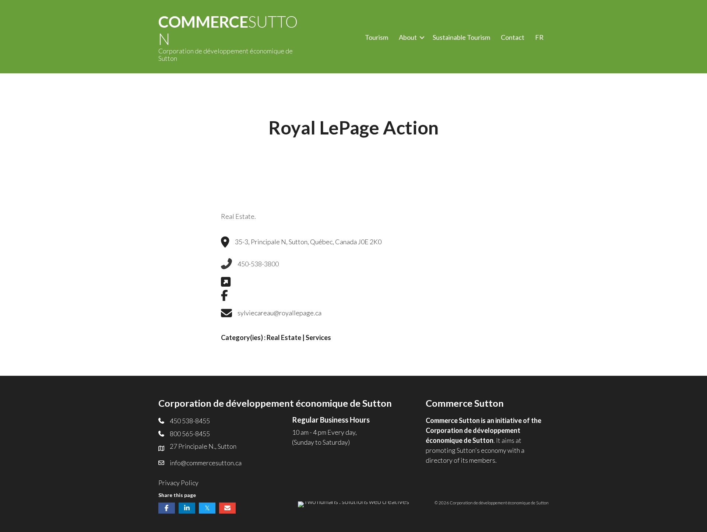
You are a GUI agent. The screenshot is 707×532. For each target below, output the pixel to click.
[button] (422, 37)
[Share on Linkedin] (187, 508)
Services (318, 337)
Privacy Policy (178, 483)
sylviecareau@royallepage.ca (279, 313)
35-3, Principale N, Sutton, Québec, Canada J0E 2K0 (308, 242)
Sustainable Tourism (461, 37)
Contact (512, 37)
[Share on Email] (227, 508)
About (408, 37)
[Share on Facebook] (166, 508)
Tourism (376, 37)
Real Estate (284, 337)
